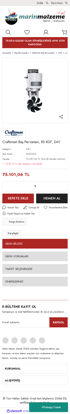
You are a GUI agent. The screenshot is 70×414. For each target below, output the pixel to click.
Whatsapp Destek (51, 407)
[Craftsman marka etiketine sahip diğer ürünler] (14, 133)
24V (28, 149)
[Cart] (65, 32)
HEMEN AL (52, 198)
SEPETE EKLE (18, 198)
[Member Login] (46, 32)
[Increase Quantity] (61, 186)
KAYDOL (58, 322)
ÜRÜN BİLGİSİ (13, 244)
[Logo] (35, 17)
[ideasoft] (14, 411)
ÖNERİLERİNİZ (14, 281)
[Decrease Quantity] (8, 186)
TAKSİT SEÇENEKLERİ (18, 269)
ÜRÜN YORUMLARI (16, 256)
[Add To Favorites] (55, 208)
